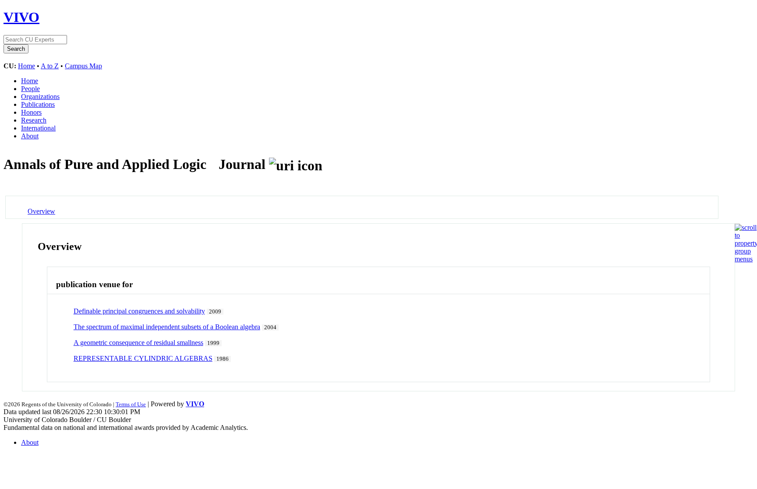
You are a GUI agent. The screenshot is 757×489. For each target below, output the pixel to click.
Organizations (40, 96)
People (30, 88)
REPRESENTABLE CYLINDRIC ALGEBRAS (143, 358)
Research (33, 120)
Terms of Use (131, 404)
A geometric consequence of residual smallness (138, 342)
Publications (38, 104)
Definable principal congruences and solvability (139, 311)
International (38, 128)
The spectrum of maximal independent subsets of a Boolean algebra (167, 327)
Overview (41, 211)
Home (26, 66)
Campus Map (83, 66)
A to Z (50, 66)
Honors (31, 112)
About (30, 136)
